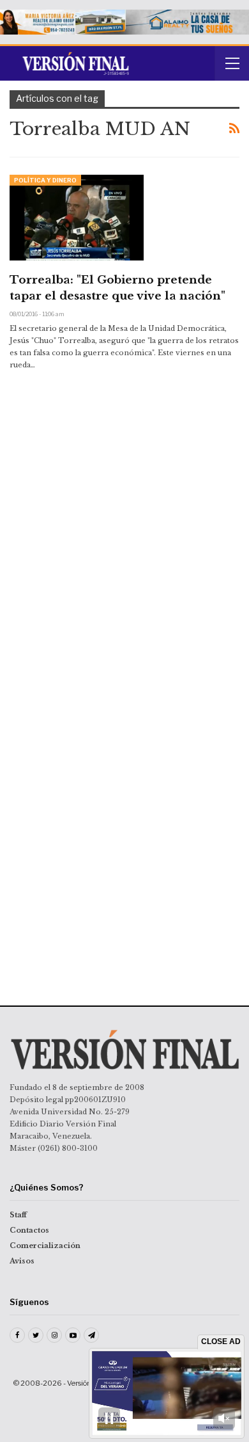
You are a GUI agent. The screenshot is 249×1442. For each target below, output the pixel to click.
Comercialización (45, 1245)
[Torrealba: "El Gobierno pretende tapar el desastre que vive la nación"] (77, 217)
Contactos (29, 1230)
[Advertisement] (124, 486)
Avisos (22, 1260)
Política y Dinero (45, 180)
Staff (18, 1214)
